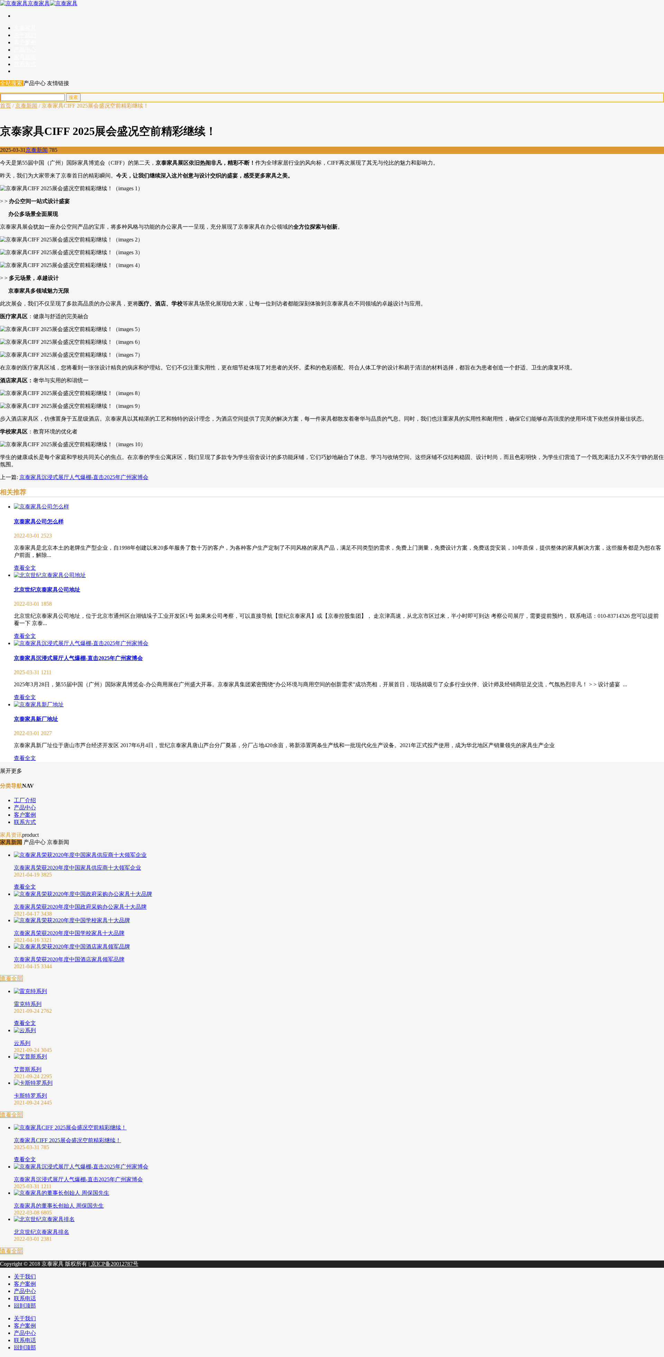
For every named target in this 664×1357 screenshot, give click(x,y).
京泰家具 (39, 3)
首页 (5, 106)
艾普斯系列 (28, 1069)
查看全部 (11, 978)
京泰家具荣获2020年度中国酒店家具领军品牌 (69, 959)
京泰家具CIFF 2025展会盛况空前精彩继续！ (67, 1140)
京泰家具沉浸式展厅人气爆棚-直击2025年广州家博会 (83, 477)
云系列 (22, 1043)
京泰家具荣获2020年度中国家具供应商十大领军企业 (77, 868)
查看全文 (25, 568)
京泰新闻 (26, 106)
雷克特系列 (28, 1004)
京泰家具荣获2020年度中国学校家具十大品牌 (69, 933)
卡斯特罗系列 (30, 1096)
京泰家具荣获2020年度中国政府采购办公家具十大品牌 (80, 907)
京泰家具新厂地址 (36, 719)
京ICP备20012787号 (114, 1264)
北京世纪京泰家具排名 (41, 1232)
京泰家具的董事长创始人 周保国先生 (59, 1206)
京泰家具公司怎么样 (39, 521)
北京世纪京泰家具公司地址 (47, 590)
